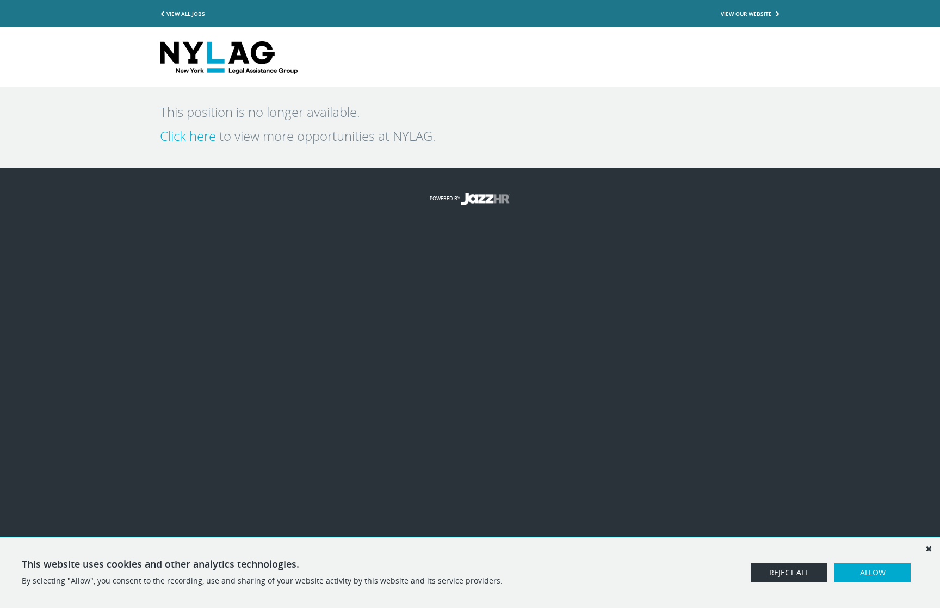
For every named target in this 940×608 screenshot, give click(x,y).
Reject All (789, 572)
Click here (188, 136)
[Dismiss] (928, 548)
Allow (873, 572)
